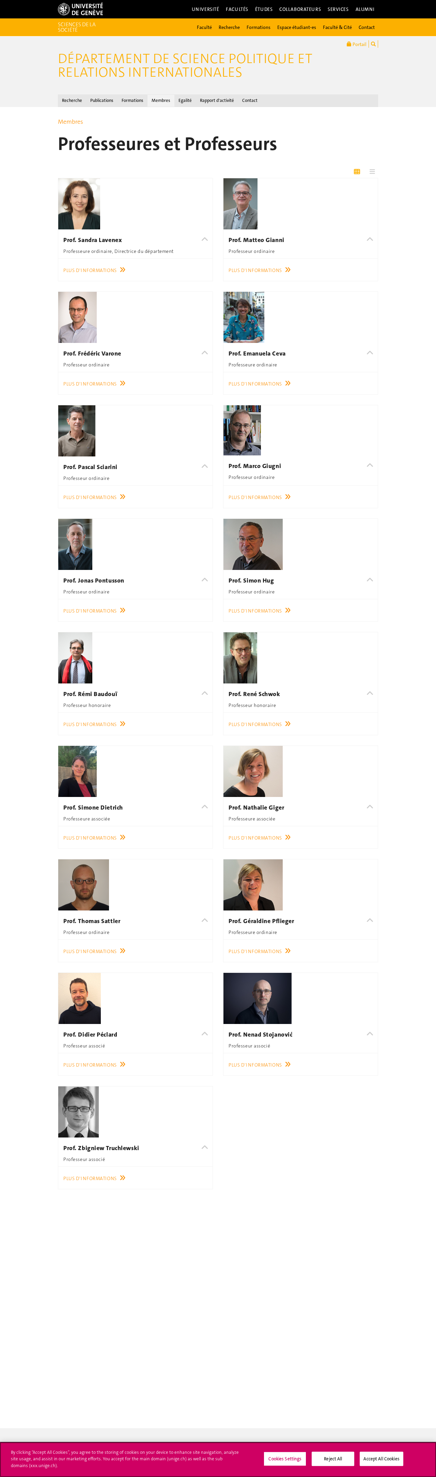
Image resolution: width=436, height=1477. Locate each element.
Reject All (333, 1459)
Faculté (204, 27)
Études (263, 9)
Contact (367, 27)
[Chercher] (373, 44)
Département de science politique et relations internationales (185, 65)
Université (205, 9)
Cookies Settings (284, 1459)
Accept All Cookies (381, 1459)
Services (338, 9)
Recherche (229, 27)
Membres (161, 100)
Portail (359, 44)
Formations (258, 27)
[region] (218, 1459)
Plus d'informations (90, 270)
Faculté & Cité (337, 27)
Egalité (185, 100)
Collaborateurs (300, 9)
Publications (101, 100)
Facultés (237, 9)
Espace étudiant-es (296, 27)
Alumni (365, 9)
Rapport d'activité (217, 100)
